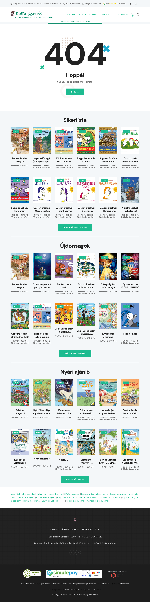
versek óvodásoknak (75, 501)
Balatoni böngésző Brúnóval (20, 412)
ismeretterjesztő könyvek (93, 494)
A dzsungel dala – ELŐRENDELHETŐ (20, 335)
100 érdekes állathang (108, 335)
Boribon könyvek (27, 497)
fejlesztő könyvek (130, 497)
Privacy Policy (82, 590)
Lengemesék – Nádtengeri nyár (130, 461)
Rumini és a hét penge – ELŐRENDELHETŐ (20, 160)
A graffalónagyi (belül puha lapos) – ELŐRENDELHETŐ (42, 160)
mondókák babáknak (20, 494)
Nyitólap (75, 92)
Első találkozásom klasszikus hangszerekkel (64, 330)
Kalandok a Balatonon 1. (20, 461)
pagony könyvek (55, 494)
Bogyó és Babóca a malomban (108, 160)
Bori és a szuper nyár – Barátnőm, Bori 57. (108, 461)
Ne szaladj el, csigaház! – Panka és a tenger (108, 412)
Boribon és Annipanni (116, 494)
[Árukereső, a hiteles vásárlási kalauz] (32, 571)
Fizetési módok (69, 584)
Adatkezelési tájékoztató (99, 584)
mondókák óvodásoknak (98, 501)
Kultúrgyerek (29, 14)
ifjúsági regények (72, 494)
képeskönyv (16, 501)
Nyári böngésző (42, 458)
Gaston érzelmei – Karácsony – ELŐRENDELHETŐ (86, 286)
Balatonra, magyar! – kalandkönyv (86, 461)
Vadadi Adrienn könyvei (86, 497)
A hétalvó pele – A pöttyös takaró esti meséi (42, 286)
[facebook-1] (130, 4)
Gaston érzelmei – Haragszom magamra (108, 209)
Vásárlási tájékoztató (31, 584)
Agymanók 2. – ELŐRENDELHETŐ (130, 286)
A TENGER (64, 459)
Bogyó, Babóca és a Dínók (86, 160)
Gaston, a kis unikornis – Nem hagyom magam (130, 160)
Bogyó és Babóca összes (53, 501)
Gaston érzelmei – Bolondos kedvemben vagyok (86, 209)
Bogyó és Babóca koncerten (19, 209)
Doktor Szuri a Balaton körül (130, 412)
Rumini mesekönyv (31, 501)
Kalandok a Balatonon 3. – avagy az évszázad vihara (64, 412)
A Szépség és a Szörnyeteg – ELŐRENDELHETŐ (108, 286)
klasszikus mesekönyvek (110, 497)
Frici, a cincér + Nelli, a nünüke (64, 160)
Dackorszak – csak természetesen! (64, 286)
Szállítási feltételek (51, 584)
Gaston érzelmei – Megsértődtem (42, 209)
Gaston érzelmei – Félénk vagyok (64, 209)
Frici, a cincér (130, 333)
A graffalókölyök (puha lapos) (130, 209)
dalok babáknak (39, 494)
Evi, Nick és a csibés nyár (86, 412)
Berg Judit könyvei (65, 497)
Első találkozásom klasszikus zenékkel (86, 332)
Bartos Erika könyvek (46, 497)
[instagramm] (136, 4)
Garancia (81, 584)
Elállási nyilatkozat (120, 584)
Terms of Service (93, 590)
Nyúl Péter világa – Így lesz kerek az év (42, 412)
